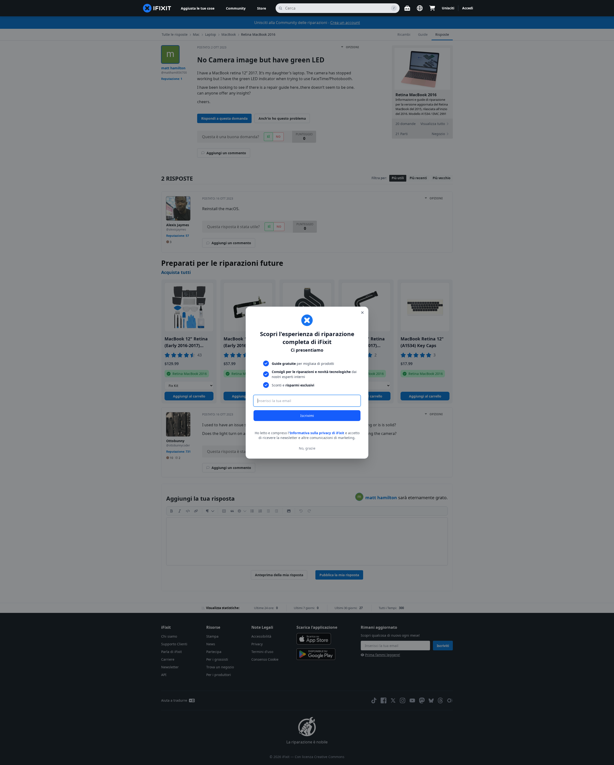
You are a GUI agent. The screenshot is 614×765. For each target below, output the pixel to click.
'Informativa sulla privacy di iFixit (316, 433)
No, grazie (307, 448)
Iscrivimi (307, 415)
